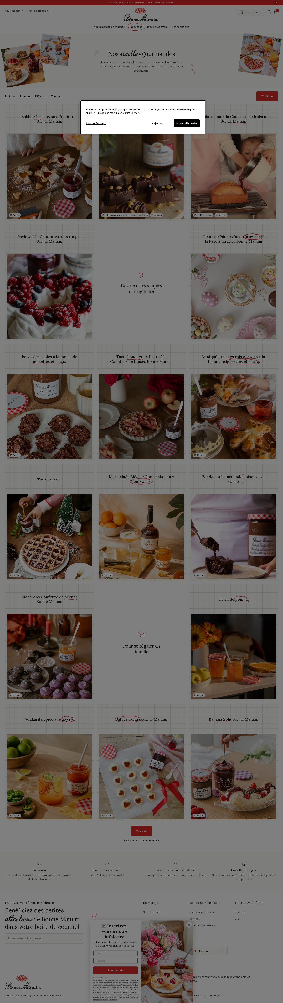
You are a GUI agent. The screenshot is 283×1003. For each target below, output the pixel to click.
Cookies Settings (96, 123)
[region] (142, 117)
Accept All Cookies (187, 123)
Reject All (157, 123)
